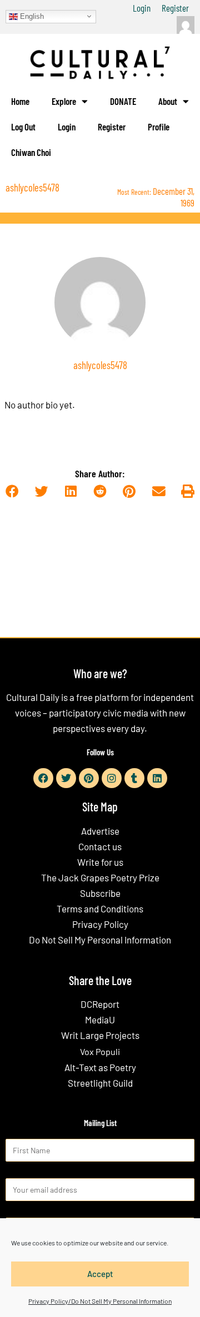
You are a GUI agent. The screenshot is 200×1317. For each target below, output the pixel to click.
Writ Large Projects (100, 1035)
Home (20, 101)
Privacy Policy (100, 924)
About (167, 101)
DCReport (100, 1004)
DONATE (123, 101)
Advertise (100, 830)
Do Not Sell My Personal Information (100, 939)
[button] (12, 491)
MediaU (100, 1019)
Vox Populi (100, 1051)
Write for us (100, 861)
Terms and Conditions (100, 908)
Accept (100, 1274)
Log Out (23, 126)
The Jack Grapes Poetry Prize (100, 877)
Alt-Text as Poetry (100, 1067)
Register (175, 7)
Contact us (100, 846)
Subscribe (100, 893)
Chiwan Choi (31, 152)
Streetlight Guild (100, 1082)
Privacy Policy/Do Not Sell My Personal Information (100, 1301)
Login (142, 7)
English (31, 16)
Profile (158, 126)
